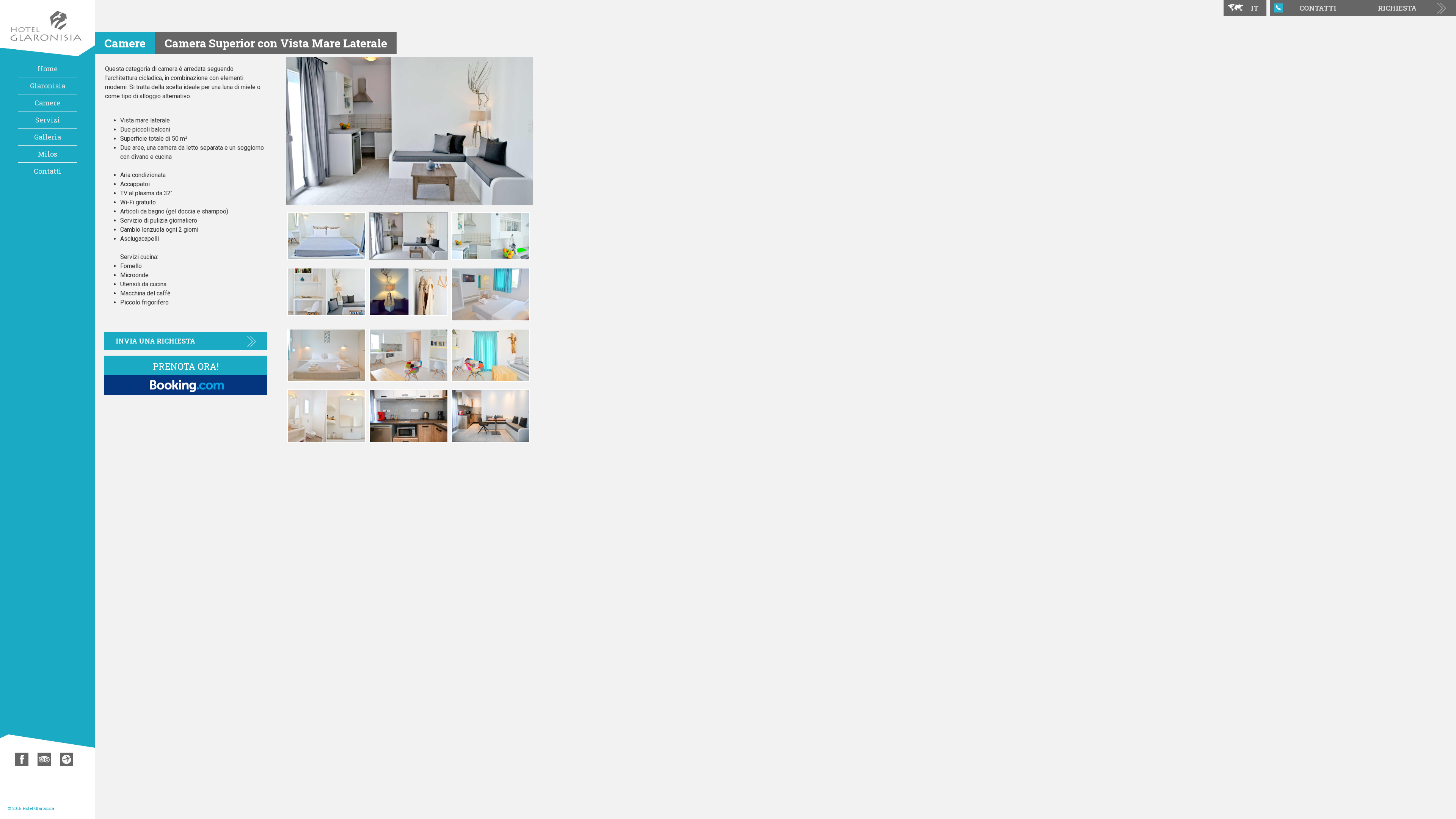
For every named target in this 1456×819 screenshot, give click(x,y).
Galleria (47, 136)
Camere (47, 102)
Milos (47, 153)
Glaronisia (47, 85)
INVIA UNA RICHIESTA (155, 340)
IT (1254, 8)
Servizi (47, 119)
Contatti (47, 171)
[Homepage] (47, 27)
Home (48, 68)
